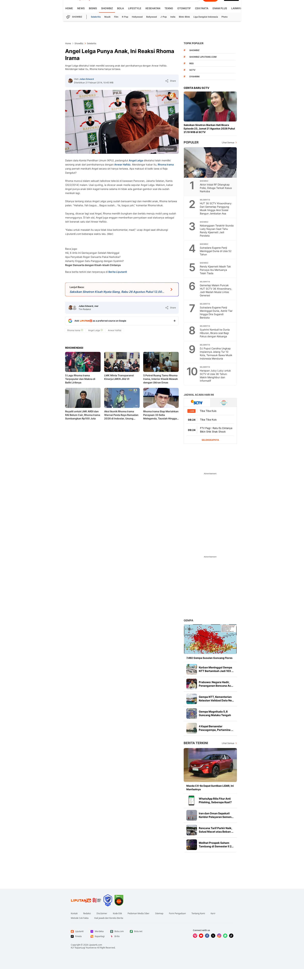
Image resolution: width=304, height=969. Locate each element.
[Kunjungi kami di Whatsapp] (225, 936)
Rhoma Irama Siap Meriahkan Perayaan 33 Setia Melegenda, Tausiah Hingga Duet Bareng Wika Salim (161, 415)
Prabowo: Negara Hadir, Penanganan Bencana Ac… (216, 683)
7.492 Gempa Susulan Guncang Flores (209, 657)
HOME (69, 8)
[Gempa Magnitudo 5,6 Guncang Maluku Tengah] (191, 713)
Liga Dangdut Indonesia (205, 16)
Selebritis (96, 16)
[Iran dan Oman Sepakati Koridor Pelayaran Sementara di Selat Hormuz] (191, 815)
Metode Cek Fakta (80, 918)
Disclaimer (102, 913)
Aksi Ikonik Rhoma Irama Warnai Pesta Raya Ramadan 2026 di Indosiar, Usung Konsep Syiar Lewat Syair (121, 415)
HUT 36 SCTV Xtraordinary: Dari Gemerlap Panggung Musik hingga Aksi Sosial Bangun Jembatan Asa (216, 208)
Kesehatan (153, 8)
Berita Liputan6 (117, 271)
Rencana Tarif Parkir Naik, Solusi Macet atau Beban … (216, 829)
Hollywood (137, 16)
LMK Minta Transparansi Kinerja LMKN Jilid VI (119, 377)
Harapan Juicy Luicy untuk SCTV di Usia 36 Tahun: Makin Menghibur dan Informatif (215, 375)
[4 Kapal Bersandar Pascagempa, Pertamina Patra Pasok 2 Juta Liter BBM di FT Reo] (191, 728)
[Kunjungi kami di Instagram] (219, 936)
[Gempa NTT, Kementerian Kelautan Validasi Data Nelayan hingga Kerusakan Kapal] (191, 698)
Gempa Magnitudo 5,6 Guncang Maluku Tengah (215, 713)
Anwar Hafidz (122, 164)
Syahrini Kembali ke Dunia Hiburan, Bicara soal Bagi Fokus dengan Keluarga (215, 333)
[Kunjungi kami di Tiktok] (231, 936)
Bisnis (93, 8)
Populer (191, 142)
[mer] (74, 307)
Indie (172, 16)
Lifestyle (134, 8)
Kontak (74, 913)
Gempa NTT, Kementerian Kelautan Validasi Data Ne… (216, 698)
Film (116, 16)
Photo (224, 16)
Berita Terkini (196, 743)
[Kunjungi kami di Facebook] (207, 936)
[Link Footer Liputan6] (86, 900)
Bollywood (151, 16)
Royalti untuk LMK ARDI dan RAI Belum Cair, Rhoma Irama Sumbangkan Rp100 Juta (82, 415)
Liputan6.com (95, 944)
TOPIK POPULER (193, 43)
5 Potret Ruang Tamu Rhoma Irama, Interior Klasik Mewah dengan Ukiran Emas (160, 379)
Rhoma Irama (166, 164)
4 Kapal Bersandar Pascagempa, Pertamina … (216, 728)
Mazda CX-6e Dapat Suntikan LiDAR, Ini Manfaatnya (210, 787)
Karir (213, 913)
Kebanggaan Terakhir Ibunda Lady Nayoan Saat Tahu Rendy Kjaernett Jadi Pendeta (217, 230)
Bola (120, 8)
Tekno (169, 8)
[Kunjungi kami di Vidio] (195, 936)
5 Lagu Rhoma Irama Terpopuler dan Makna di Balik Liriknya (80, 379)
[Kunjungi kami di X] (213, 936)
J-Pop (163, 16)
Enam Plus (220, 8)
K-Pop (125, 16)
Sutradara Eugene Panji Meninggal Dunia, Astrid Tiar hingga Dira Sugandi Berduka (216, 312)
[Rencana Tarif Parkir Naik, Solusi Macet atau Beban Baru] (191, 830)
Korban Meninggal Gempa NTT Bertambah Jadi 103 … (216, 669)
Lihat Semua (228, 142)
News (81, 8)
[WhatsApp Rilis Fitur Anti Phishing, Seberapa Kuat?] (191, 800)
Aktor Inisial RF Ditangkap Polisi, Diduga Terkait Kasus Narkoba (216, 188)
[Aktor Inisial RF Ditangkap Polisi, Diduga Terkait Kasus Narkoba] (210, 162)
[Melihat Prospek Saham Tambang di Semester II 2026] (191, 844)
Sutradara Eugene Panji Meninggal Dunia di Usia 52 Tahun (215, 251)
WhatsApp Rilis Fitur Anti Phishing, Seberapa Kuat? (215, 800)
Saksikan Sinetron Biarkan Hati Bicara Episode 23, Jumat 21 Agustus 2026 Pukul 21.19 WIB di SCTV (209, 128)
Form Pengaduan (177, 913)
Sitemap (159, 913)
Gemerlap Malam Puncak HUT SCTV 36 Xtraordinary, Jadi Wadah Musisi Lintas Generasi (216, 290)
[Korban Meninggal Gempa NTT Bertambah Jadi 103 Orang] (191, 669)
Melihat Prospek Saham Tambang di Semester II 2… (216, 844)
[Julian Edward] (70, 81)
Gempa (188, 620)
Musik (107, 16)
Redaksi (87, 913)
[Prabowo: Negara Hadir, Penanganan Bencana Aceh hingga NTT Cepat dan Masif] (191, 684)
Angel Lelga (136, 160)
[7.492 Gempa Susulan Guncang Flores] (210, 639)
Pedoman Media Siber (138, 913)
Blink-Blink (184, 16)
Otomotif (184, 8)
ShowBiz (107, 8)
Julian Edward (86, 79)
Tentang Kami (198, 913)
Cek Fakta (201, 8)
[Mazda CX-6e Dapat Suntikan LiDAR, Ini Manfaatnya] (210, 765)
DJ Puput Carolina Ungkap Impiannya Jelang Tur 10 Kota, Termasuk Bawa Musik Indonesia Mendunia (216, 353)
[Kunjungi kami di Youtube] (201, 936)
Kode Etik (117, 913)
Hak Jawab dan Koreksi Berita (108, 918)
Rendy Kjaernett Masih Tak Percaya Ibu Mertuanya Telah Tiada (215, 270)
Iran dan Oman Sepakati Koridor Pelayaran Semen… (216, 815)
